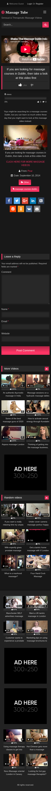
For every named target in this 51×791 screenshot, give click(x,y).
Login (29, 4)
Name (5, 309)
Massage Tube (16, 12)
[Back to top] (42, 782)
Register (39, 4)
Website (5, 333)
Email (5, 321)
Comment (6, 272)
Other (26, 182)
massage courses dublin (26, 189)
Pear (30, 171)
